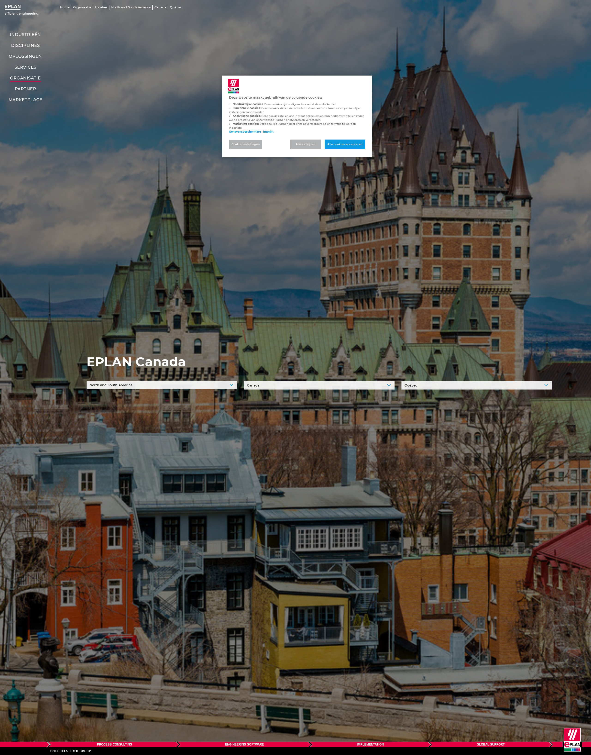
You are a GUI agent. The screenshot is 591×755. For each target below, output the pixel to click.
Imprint (268, 131)
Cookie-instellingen (246, 144)
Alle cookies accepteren (345, 144)
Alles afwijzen (306, 144)
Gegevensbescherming (245, 131)
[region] (297, 116)
